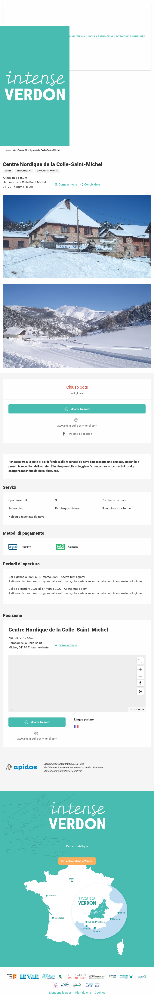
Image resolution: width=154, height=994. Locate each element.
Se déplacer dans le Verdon (77, 861)
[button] (77, 236)
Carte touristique (77, 846)
